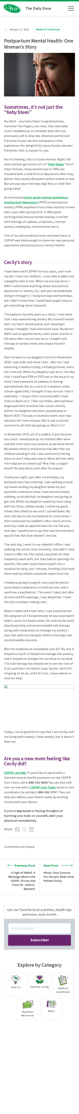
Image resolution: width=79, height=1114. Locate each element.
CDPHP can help (15, 773)
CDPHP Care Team (43, 787)
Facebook (17, 829)
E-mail (38, 829)
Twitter (24, 829)
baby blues (56, 164)
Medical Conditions (48, 29)
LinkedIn (31, 829)
